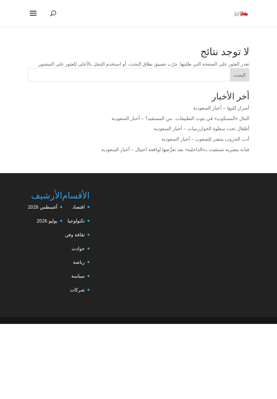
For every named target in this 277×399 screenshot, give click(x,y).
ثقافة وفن (75, 234)
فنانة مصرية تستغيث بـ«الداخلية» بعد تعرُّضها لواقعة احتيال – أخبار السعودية (175, 149)
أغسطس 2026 (42, 207)
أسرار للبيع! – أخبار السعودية (221, 107)
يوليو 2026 (46, 220)
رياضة (79, 262)
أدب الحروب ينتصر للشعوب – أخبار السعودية (205, 139)
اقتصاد (78, 207)
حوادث (78, 248)
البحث (240, 75)
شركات (77, 289)
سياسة (78, 276)
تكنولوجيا (76, 220)
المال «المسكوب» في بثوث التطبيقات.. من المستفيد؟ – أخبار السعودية (180, 118)
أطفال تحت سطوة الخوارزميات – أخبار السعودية (201, 128)
